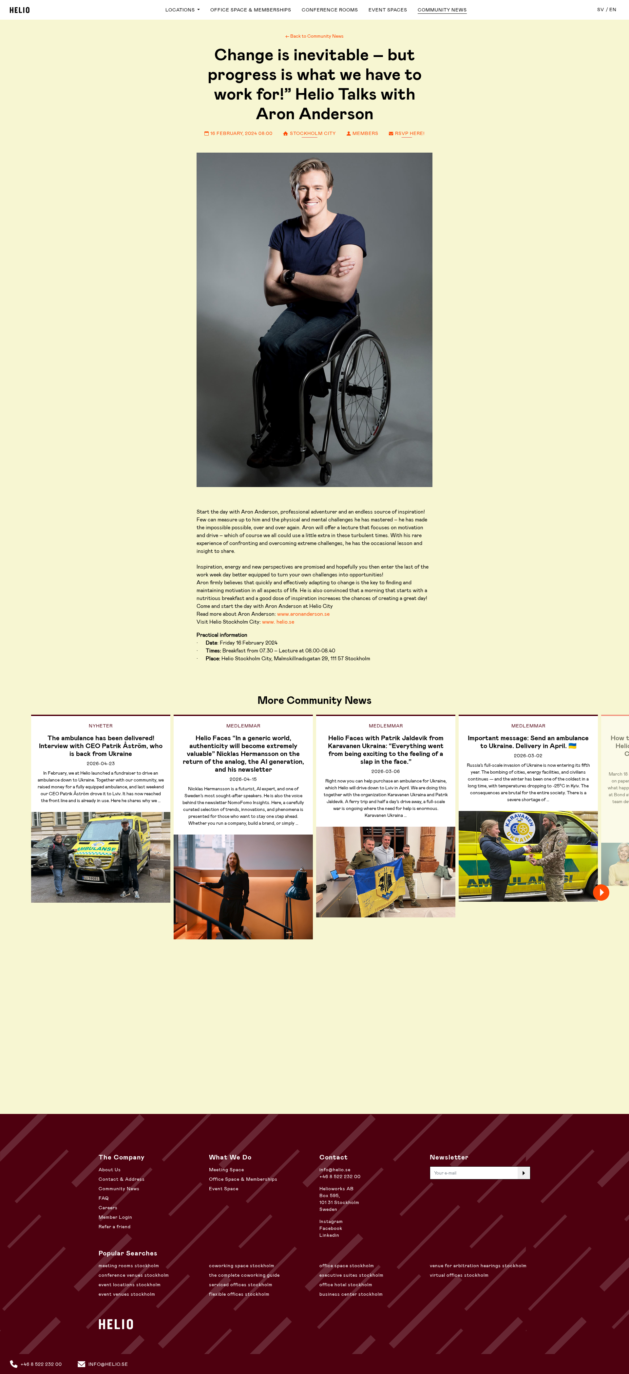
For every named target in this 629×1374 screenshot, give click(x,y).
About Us (110, 1170)
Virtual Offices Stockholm (459, 1275)
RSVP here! (409, 133)
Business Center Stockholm (351, 1294)
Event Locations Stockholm (130, 1285)
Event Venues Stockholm (127, 1294)
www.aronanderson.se (303, 614)
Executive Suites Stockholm (351, 1275)
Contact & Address (122, 1179)
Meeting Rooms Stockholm (129, 1266)
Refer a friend (115, 1227)
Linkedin (329, 1235)
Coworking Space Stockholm (242, 1266)
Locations (180, 10)
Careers (108, 1208)
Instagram (331, 1221)
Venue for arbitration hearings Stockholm (478, 1266)
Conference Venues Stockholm (134, 1275)
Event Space (223, 1189)
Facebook (330, 1228)
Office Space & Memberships (250, 10)
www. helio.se (278, 621)
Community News (442, 10)
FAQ (104, 1198)
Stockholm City (312, 133)
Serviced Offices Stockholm (241, 1285)
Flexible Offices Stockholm (239, 1294)
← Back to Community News (314, 36)
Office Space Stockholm (346, 1266)
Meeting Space (226, 1170)
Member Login (115, 1217)
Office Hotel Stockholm (345, 1285)
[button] (612, 892)
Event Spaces (388, 10)
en (613, 9)
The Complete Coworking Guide (244, 1275)
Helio (19, 10)
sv (600, 9)
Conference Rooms (330, 10)
